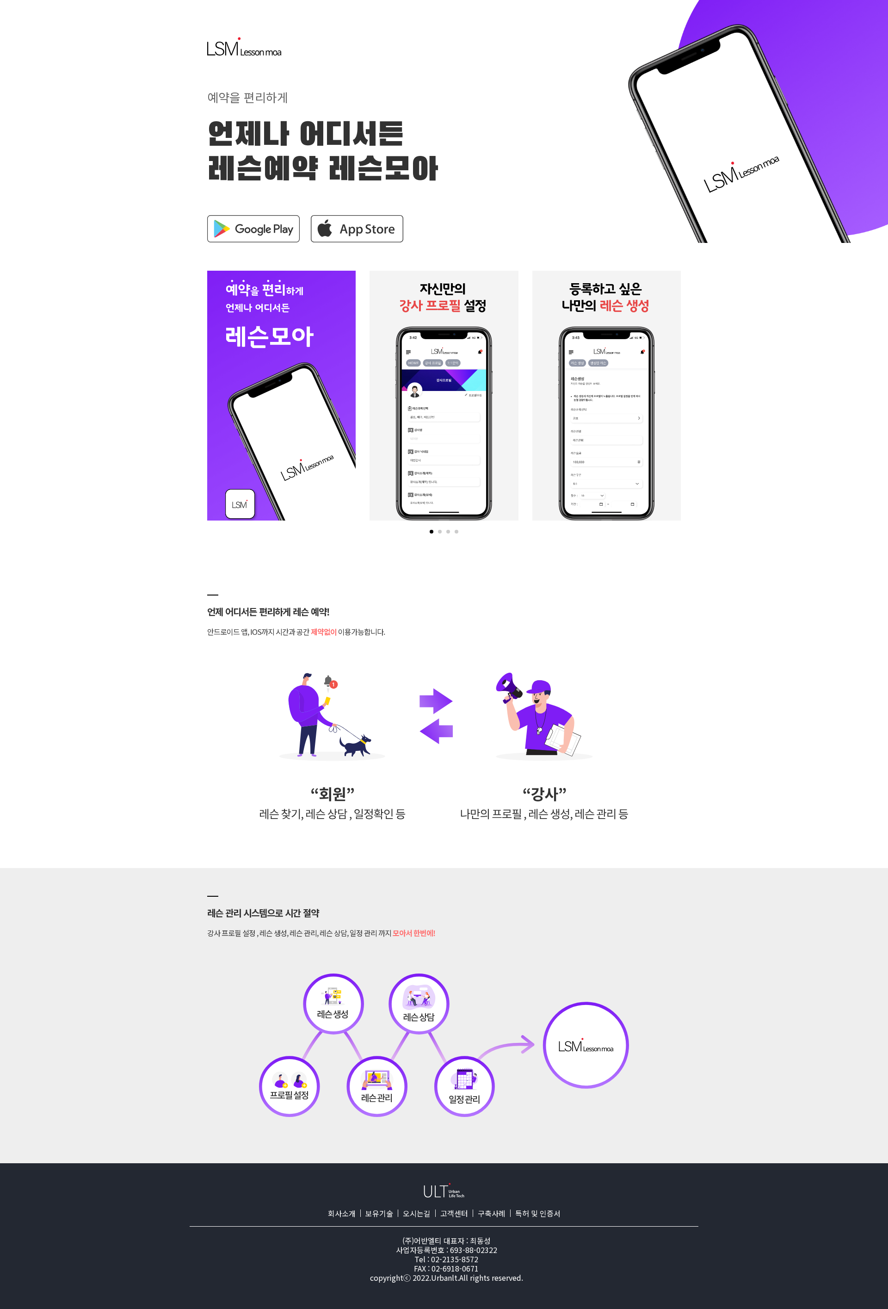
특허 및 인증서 (538, 1213)
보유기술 (379, 1213)
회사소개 (342, 1213)
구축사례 (492, 1213)
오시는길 (417, 1213)
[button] (431, 532)
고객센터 (454, 1213)
